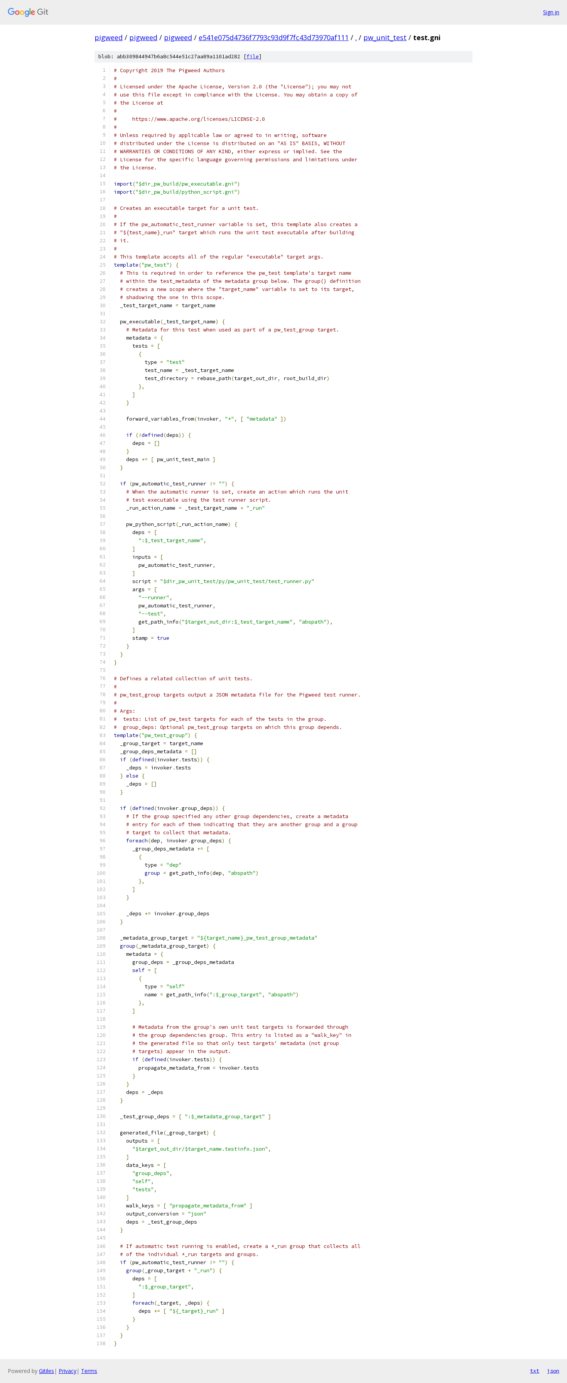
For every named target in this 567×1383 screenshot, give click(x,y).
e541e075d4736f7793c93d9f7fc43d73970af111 (274, 37)
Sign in (551, 12)
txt (534, 1370)
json (553, 1370)
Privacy (67, 1371)
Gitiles (46, 1371)
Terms (89, 1371)
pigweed (108, 37)
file (252, 56)
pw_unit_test (385, 37)
